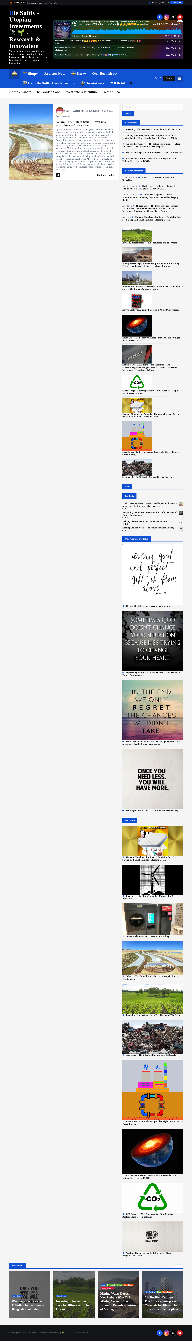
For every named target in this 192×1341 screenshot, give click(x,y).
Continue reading (106, 175)
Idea (59, 1285)
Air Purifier (106, 1292)
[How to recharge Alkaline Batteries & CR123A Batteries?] (137, 301)
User (80, 74)
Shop (32, 74)
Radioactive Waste (70, 1285)
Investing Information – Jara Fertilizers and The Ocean (153, 129)
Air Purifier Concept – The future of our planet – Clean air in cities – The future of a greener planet (151, 145)
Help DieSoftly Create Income (51, 83)
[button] (177, 1266)
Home (13, 92)
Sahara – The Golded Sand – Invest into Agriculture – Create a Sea (70, 92)
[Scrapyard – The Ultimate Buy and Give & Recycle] (137, 467)
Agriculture (79, 110)
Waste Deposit (62, 1288)
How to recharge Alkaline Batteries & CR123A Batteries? (154, 152)
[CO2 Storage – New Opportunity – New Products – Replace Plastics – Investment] (137, 382)
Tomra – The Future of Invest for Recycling (147, 936)
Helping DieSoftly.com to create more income (148, 606)
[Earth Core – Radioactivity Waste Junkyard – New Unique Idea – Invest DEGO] (137, 325)
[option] (29, 1294)
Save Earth (93, 110)
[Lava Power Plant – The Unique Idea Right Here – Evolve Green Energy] (137, 436)
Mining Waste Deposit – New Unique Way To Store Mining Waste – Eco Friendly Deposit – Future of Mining (150, 136)
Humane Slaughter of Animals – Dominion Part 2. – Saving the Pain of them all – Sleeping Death (150, 197)
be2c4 (67, 110)
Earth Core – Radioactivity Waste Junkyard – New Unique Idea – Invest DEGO (149, 159)
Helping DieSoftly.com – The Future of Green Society (152, 810)
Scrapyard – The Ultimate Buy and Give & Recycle (147, 477)
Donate (169, 78)
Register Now (54, 73)
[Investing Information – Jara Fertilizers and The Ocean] (137, 234)
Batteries (149, 1296)
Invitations (95, 83)
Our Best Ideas (104, 73)
